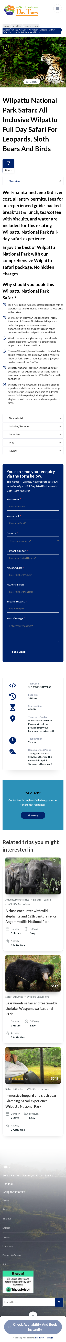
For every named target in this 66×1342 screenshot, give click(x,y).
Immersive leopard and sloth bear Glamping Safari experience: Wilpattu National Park (31, 1100)
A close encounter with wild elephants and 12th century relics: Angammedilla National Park (31, 916)
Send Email (19, 651)
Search (6, 1209)
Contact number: (17, 550)
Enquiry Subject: (17, 601)
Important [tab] (15, 434)
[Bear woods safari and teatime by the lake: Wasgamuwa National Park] (33, 973)
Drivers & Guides (12, 1255)
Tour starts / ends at (38, 717)
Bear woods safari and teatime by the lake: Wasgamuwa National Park (31, 1008)
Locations (8, 1246)
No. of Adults (15, 567)
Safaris (6, 1227)
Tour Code (33, 683)
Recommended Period (39, 750)
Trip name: (14, 481)
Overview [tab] (14, 181)
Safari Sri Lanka (42, 899)
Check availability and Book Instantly (35, 1326)
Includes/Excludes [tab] (19, 426)
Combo (6, 1237)
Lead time (33, 694)
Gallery (33, 81)
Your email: (14, 516)
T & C (6, 1264)
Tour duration (35, 738)
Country (12, 532)
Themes (7, 1218)
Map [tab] (11, 442)
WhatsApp (33, 815)
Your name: (14, 499)
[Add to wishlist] (55, 862)
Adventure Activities (17, 899)
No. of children (15, 584)
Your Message (16, 618)
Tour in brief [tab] (16, 418)
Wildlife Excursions (19, 904)
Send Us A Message (44, 1337)
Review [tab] (13, 450)
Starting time (35, 706)
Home (6, 1200)
